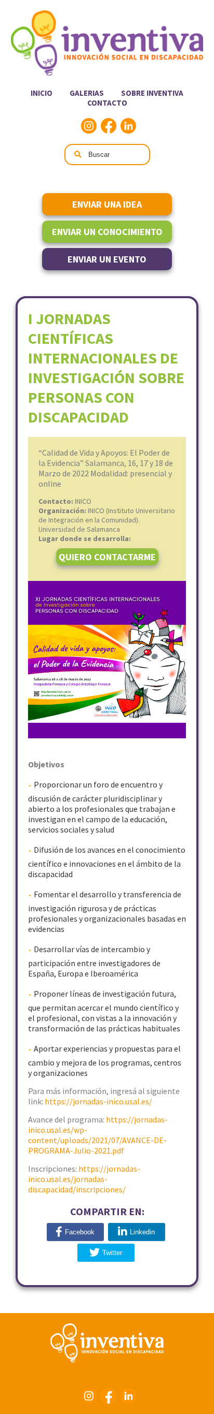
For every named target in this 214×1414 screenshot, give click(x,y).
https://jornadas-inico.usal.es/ (98, 1101)
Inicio (41, 93)
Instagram (89, 126)
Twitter (112, 1253)
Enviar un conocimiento (107, 232)
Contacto (107, 103)
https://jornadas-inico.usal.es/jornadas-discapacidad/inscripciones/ (84, 1178)
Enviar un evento (107, 259)
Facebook (108, 126)
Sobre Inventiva (152, 93)
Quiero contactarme (107, 557)
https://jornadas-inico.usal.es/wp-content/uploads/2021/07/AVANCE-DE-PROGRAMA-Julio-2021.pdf (98, 1135)
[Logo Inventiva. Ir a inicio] (107, 73)
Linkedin (128, 126)
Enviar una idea (107, 204)
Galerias (87, 93)
